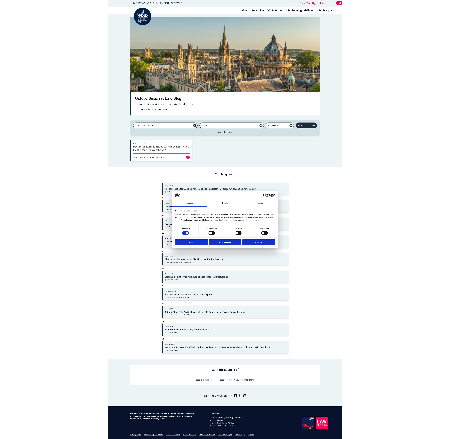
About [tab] (260, 203)
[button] (225, 132)
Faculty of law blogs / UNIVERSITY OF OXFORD (157, 3)
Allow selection (225, 242)
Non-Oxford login (225, 434)
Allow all (258, 242)
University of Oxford (207, 434)
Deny (191, 242)
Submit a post (324, 10)
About (245, 10)
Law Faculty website (313, 3)
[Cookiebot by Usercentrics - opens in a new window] (265, 195)
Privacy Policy (135, 434)
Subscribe (258, 10)
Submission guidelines (299, 10)
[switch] (211, 233)
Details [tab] (225, 203)
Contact (251, 434)
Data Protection (189, 434)
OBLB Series (274, 10)
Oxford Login (240, 434)
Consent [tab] (189, 203)
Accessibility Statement (153, 434)
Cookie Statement (173, 434)
